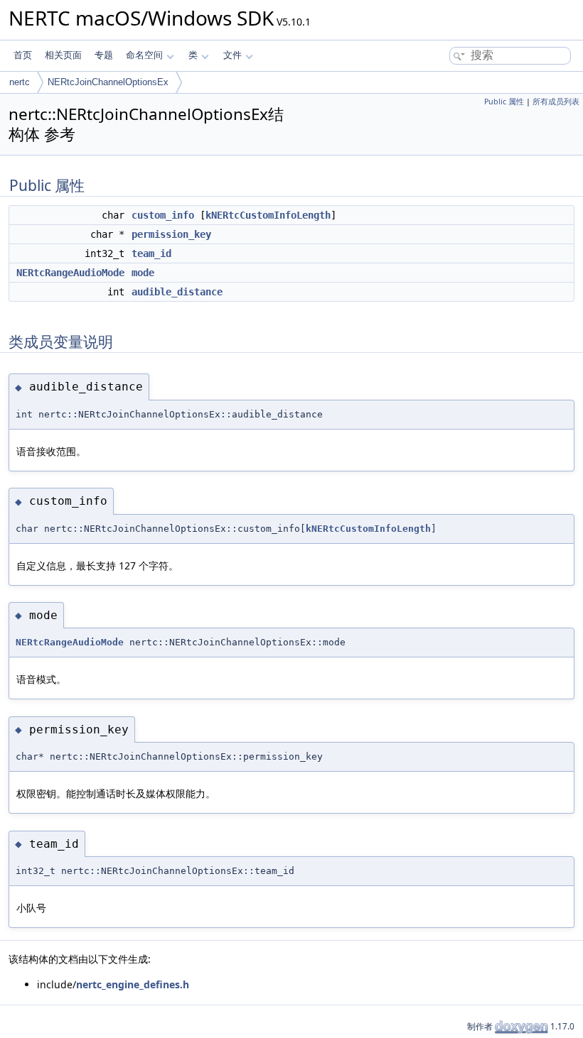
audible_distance (177, 291)
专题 (104, 55)
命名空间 (144, 55)
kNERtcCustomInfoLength (268, 215)
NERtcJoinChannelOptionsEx (108, 82)
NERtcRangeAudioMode (70, 272)
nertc (19, 82)
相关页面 (63, 55)
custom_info (163, 215)
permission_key (171, 234)
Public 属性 (504, 101)
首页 (23, 55)
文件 (232, 55)
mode (143, 272)
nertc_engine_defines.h (132, 984)
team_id (151, 253)
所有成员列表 (556, 101)
